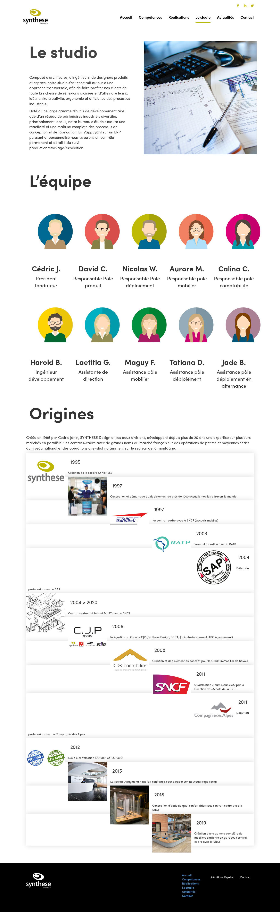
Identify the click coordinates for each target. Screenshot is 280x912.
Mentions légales (222, 877)
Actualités (225, 17)
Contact (247, 17)
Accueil (126, 17)
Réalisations (178, 17)
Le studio (203, 17)
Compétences (150, 17)
